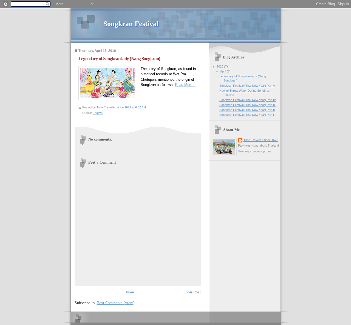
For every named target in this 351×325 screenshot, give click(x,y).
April (223, 71)
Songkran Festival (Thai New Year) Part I (246, 114)
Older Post (192, 292)
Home (129, 292)
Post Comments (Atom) (115, 303)
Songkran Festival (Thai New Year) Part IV (247, 100)
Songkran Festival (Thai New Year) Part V (247, 85)
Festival (98, 112)
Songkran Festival (130, 24)
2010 (220, 66)
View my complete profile (254, 151)
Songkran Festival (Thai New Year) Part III (247, 105)
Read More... (185, 85)
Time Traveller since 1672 (261, 140)
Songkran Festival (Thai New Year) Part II (247, 109)
